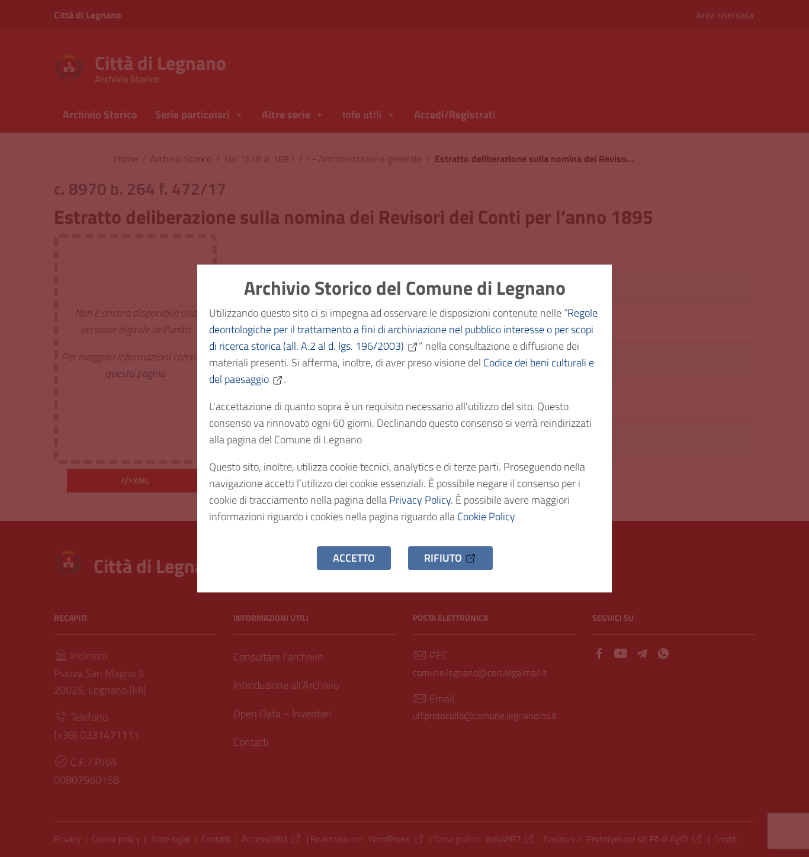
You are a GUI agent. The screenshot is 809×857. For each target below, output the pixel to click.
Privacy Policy (420, 500)
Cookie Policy (486, 516)
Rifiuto (443, 558)
